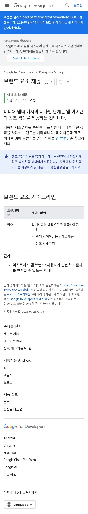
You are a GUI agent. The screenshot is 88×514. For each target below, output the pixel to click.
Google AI (10, 467)
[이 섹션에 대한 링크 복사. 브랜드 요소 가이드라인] (60, 197)
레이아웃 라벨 (13, 341)
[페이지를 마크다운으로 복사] (61, 82)
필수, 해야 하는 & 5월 (17, 348)
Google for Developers (18, 72)
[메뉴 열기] (7, 5)
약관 (6, 493)
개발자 (8, 375)
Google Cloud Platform (20, 460)
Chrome (9, 445)
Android (9, 438)
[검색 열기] (67, 5)
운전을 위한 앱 (13, 409)
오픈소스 (9, 382)
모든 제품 (10, 474)
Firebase (10, 452)
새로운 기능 (11, 334)
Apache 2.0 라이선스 (20, 294)
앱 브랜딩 (63, 138)
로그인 (78, 5)
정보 (6, 368)
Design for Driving (46, 5)
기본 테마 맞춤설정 (49, 167)
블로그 (8, 402)
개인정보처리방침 (25, 493)
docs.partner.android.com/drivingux (48, 17)
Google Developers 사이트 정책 (30, 299)
